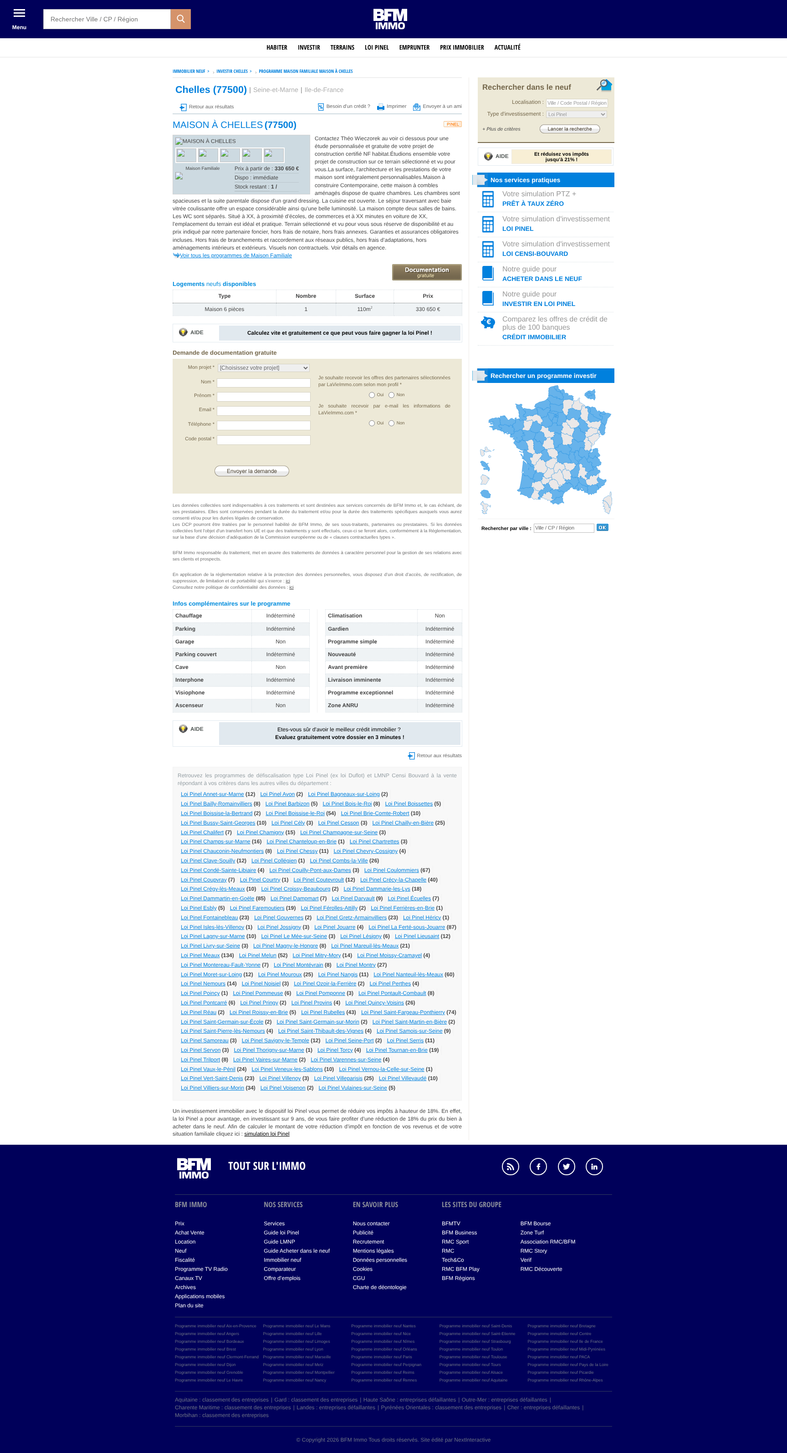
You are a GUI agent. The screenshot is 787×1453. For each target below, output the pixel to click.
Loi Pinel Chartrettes (374, 841)
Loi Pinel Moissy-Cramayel (389, 955)
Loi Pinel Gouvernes (278, 917)
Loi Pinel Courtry (260, 880)
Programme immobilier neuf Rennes (384, 1380)
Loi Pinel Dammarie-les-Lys (377, 889)
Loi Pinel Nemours (203, 983)
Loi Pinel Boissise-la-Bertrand (216, 813)
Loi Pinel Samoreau (205, 1040)
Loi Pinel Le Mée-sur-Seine (294, 936)
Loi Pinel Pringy (259, 1002)
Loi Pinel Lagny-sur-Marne (213, 936)
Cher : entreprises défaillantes (543, 1407)
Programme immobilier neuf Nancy (295, 1380)
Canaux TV (188, 1278)
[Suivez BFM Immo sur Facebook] (543, 1168)
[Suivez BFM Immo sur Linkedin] (599, 1168)
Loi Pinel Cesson (338, 823)
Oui (380, 395)
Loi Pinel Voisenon (283, 1088)
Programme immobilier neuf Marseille (297, 1357)
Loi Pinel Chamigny (260, 832)
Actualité (508, 47)
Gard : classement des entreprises (316, 1400)
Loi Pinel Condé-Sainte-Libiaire (218, 870)
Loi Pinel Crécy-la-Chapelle (393, 880)
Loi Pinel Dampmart (294, 898)
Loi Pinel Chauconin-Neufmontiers (222, 851)
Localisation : (528, 102)
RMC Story (534, 1251)
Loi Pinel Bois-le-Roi (347, 803)
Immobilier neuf (282, 1260)
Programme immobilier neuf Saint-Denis (475, 1326)
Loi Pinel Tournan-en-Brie (397, 1050)
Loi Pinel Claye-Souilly (208, 860)
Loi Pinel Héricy (422, 917)
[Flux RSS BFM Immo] (515, 1168)
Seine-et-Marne (275, 90)
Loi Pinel (377, 47)
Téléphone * (201, 424)
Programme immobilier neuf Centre (559, 1333)
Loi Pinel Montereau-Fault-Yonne (221, 965)
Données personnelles (380, 1260)
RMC (448, 1251)
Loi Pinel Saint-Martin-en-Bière (410, 1022)
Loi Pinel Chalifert (202, 832)
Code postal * (200, 439)
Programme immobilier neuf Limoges (296, 1341)
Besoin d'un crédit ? (348, 106)
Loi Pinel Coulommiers (391, 870)
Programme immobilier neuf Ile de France (565, 1341)
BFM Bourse (536, 1223)
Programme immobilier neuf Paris (381, 1357)
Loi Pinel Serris (405, 1040)
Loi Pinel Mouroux (280, 974)
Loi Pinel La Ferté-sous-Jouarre (406, 927)
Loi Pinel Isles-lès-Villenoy (212, 927)
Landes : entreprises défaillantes (335, 1407)
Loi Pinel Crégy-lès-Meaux (213, 889)
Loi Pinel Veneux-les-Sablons (287, 1069)
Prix (179, 1223)
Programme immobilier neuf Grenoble (209, 1372)
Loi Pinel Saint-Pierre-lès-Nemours (223, 1031)
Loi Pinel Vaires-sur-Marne (265, 1059)
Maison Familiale (202, 168)
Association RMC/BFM (548, 1242)
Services (274, 1223)
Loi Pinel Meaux (200, 955)
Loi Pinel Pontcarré (204, 1002)
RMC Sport (455, 1242)
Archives (185, 1287)
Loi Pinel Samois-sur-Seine (410, 1031)
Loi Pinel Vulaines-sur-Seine (353, 1088)
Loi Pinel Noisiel (261, 983)
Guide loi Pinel (281, 1232)
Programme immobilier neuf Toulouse (473, 1357)
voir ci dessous (408, 138)
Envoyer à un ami (442, 106)
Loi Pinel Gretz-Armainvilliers (352, 917)
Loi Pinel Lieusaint (417, 936)
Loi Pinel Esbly (199, 908)
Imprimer (396, 106)
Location (185, 1242)
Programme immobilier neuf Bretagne (561, 1326)
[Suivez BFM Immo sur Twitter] (571, 1168)
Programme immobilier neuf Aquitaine (473, 1380)
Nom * (208, 382)
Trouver (569, 128)
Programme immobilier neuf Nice (381, 1333)
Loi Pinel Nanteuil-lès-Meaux (408, 974)
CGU (359, 1278)
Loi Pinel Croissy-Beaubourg (295, 889)
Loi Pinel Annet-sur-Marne (212, 794)
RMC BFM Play (461, 1269)
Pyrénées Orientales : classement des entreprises (441, 1407)
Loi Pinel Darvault (353, 898)
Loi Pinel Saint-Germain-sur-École (222, 1022)
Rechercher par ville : (506, 528)
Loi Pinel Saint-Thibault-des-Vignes (320, 1031)
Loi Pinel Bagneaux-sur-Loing (343, 794)
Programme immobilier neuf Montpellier (299, 1372)
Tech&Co (453, 1260)
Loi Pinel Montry (356, 965)
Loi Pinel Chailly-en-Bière (403, 823)
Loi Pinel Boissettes (409, 803)
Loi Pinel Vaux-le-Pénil (208, 1069)
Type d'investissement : (515, 114)
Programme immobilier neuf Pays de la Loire (567, 1364)
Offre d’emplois (282, 1278)
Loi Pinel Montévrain (298, 965)
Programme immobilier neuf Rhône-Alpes (565, 1380)
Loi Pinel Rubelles (323, 1012)
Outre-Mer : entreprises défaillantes (504, 1400)
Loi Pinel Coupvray (204, 880)
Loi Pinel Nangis (338, 974)
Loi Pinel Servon (200, 1050)
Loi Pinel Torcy (335, 1050)
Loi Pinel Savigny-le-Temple (275, 1040)
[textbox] (107, 19)
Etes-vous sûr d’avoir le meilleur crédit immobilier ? (339, 733)
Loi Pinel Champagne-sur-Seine (339, 832)
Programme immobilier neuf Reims (382, 1372)
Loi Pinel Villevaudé (403, 1078)
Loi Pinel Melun (257, 955)
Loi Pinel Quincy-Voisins (374, 1002)
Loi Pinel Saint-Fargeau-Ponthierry (403, 1012)
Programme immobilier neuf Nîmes (382, 1341)
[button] (181, 19)
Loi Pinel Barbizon (288, 803)
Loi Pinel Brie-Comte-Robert (375, 813)
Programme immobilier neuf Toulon (471, 1349)
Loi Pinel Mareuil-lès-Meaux (365, 946)
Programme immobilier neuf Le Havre (209, 1380)
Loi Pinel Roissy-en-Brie (259, 1012)
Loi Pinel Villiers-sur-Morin (212, 1088)
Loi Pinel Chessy (297, 851)
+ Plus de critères (501, 129)
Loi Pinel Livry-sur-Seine (210, 946)
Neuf (180, 1251)
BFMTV (451, 1223)
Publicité (363, 1232)
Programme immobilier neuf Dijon (205, 1364)
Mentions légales (373, 1251)
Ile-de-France (324, 90)
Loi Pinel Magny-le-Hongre (285, 946)
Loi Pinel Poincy (200, 993)
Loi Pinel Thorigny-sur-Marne (269, 1050)
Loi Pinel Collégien (273, 860)
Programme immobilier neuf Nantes (383, 1326)
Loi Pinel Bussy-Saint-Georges (218, 823)
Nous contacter (371, 1223)
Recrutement (368, 1242)
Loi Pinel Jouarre (334, 927)
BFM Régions (458, 1278)
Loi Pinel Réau (198, 1012)
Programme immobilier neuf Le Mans (297, 1326)
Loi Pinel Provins (311, 1002)
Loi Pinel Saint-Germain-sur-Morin (317, 1022)
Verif (526, 1260)
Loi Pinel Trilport (200, 1059)
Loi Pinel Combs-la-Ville (339, 860)
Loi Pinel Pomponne (320, 993)
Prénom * (204, 395)
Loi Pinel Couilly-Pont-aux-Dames (310, 870)
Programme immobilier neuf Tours (470, 1364)
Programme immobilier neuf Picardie (560, 1372)
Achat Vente (189, 1232)
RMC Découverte (541, 1269)
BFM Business (459, 1232)
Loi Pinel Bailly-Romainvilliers (216, 803)
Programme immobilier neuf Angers (207, 1333)
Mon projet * (201, 367)
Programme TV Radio (201, 1269)
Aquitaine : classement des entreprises (222, 1400)
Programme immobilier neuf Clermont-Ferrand (217, 1357)
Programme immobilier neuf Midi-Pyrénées (566, 1349)
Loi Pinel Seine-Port (350, 1040)
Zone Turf (532, 1232)
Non (401, 395)
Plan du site (189, 1305)
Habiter (276, 47)
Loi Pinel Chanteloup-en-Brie (301, 841)
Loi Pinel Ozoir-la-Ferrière (325, 983)
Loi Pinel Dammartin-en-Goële (217, 898)
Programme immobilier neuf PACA (558, 1357)
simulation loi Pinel (266, 1134)
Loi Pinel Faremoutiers (257, 908)
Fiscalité (185, 1260)
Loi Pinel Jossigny (279, 927)
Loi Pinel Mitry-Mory (317, 955)
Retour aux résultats (211, 107)
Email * (207, 410)
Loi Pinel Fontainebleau (209, 917)
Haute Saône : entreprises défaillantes (409, 1400)
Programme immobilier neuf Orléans (384, 1349)
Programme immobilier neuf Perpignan (386, 1364)
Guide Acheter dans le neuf (297, 1251)
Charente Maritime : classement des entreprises (233, 1407)
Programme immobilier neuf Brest (205, 1349)
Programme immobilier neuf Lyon (293, 1349)
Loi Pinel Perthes (390, 983)
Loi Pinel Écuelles (409, 898)
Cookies (363, 1269)
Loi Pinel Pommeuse (258, 993)
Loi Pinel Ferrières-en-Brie (402, 908)
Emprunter (414, 47)
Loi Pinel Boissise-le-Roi (295, 813)
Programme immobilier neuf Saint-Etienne (477, 1333)
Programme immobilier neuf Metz (293, 1364)
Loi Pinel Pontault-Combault (392, 993)
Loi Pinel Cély (288, 823)
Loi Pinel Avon (277, 794)
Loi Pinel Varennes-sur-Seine (346, 1059)
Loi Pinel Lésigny (361, 936)
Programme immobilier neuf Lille (292, 1333)
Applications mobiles (200, 1296)
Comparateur (280, 1269)
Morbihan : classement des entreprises (222, 1415)
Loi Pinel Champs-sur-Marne (215, 841)
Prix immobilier (462, 47)
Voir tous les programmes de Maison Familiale (236, 255)
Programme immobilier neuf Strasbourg (475, 1341)
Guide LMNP (279, 1242)
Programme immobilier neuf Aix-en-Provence (215, 1326)
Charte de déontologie (380, 1287)
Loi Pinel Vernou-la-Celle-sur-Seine (381, 1069)
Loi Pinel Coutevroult (318, 880)
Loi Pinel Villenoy (280, 1078)
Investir (309, 47)
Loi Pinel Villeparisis (338, 1078)
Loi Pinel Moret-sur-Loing (211, 974)
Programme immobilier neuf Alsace (471, 1372)
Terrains (342, 47)
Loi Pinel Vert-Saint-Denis (212, 1078)
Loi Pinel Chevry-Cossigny (366, 851)
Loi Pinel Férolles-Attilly (329, 908)
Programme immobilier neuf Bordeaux (209, 1341)
